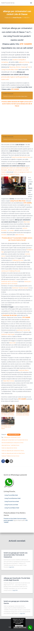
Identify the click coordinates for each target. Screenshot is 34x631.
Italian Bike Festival (8, 381)
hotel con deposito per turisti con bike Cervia (13, 453)
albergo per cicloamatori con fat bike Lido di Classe (7, 427)
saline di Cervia (19, 234)
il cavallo (11, 230)
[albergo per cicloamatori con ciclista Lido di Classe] (8, 408)
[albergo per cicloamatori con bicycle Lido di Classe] (22, 408)
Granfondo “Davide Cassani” (20, 288)
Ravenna (12, 67)
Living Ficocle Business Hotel (12, 498)
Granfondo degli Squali (7, 334)
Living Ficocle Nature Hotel (12, 507)
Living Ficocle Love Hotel (11, 504)
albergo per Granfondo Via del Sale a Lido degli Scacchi (17, 579)
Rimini (18, 67)
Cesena (23, 67)
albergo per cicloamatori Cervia (12, 437)
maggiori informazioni (19, 622)
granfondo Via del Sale (23, 330)
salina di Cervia (24, 62)
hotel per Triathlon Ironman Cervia (10, 456)
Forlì (29, 67)
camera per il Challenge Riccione (10, 271)
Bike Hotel (27, 222)
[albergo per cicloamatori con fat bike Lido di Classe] (8, 420)
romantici (4, 234)
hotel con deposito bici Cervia (9, 448)
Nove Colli (12, 343)
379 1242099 (26, 44)
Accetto (19, 626)
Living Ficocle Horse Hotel (12, 501)
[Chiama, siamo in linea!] (30, 627)
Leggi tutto (11, 567)
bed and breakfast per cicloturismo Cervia (12, 442)
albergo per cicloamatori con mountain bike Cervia (15, 440)
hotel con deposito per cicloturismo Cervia (13, 450)
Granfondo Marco (23, 370)
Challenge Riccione (17, 260)
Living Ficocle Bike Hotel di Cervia (21, 157)
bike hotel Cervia (6, 445)
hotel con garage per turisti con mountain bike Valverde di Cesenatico (15, 555)
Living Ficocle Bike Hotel (9, 69)
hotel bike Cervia (15, 445)
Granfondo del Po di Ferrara (9, 281)
